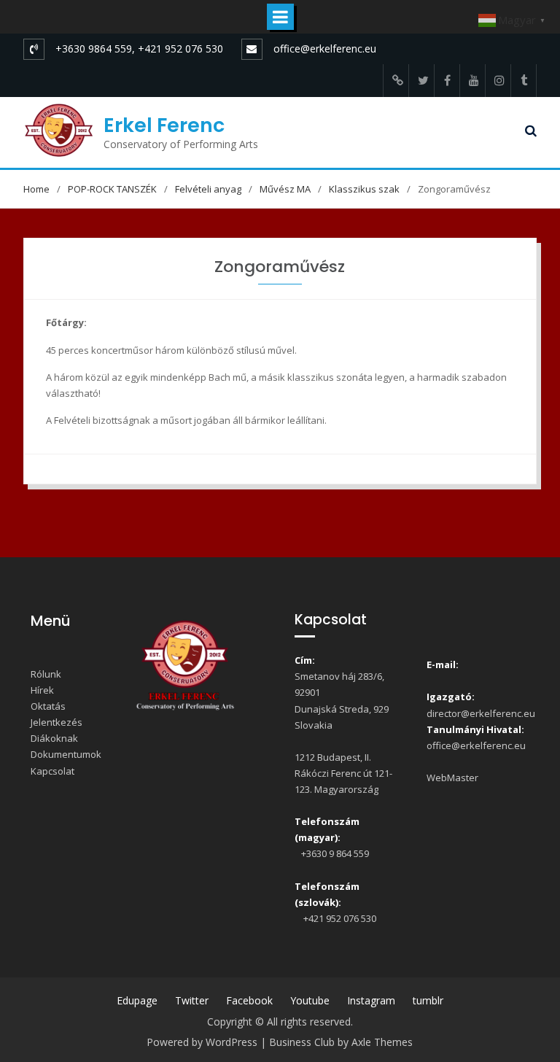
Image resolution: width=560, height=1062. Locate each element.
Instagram (371, 1000)
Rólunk (46, 674)
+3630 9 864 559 (334, 853)
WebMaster (452, 777)
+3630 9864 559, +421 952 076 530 (139, 48)
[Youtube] (472, 80)
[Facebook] (447, 80)
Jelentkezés (56, 722)
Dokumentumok (66, 754)
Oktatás (48, 706)
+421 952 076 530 (337, 918)
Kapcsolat (52, 771)
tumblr (428, 1000)
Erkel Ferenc (164, 125)
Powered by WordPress (202, 1042)
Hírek (42, 690)
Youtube (310, 1000)
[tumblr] (523, 80)
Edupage (137, 1000)
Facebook (249, 1000)
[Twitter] (421, 80)
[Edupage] (396, 80)
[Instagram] (498, 80)
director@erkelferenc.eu (481, 713)
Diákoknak (54, 738)
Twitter (192, 1000)
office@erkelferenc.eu (324, 48)
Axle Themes (382, 1042)
